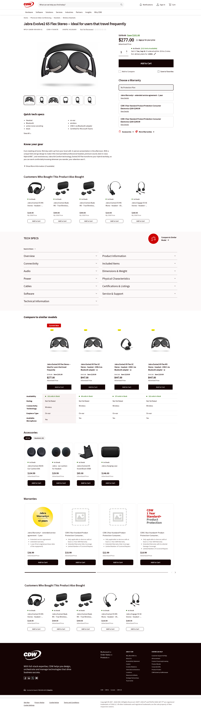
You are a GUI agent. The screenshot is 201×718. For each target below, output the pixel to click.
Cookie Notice (54, 702)
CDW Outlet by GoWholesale (160, 672)
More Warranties (145, 132)
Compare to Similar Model (168, 238)
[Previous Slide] (172, 572)
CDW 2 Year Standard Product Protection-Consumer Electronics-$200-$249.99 (114, 534)
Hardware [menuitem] (29, 12)
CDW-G (107, 690)
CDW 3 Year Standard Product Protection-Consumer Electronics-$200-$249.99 (76, 534)
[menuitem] (141, 4)
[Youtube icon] (36, 678)
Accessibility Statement (133, 661)
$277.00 (126, 40)
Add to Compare (128, 71)
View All (27, 133)
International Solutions (133, 669)
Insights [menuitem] (88, 12)
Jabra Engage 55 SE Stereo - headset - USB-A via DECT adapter (134, 615)
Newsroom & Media (131, 675)
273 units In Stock (121, 396)
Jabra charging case (109, 466)
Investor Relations (131, 667)
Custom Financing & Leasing (160, 661)
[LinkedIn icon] (29, 678)
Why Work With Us (131, 656)
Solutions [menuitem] (49, 12)
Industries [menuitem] (69, 12)
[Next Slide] (175, 572)
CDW (101, 690)
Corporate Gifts (156, 667)
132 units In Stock (53, 396)
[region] (100, 204)
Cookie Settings (29, 705)
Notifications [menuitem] (148, 4)
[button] (172, 4)
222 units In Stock (155, 396)
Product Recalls (156, 664)
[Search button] (121, 4)
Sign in (141, 40)
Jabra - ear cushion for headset (59, 467)
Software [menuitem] (39, 12)
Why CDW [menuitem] (98, 12)
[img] (59, 344)
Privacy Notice (39, 702)
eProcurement (156, 658)
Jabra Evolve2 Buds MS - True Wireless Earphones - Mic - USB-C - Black (59, 615)
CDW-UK (119, 690)
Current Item (54, 325)
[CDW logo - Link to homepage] (29, 4)
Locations (129, 672)
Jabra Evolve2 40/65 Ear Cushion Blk (35, 467)
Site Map (27, 702)
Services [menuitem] (59, 12)
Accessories (126, 132)
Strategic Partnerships (132, 678)
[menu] (146, 4)
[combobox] (77, 4)
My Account (105, 652)
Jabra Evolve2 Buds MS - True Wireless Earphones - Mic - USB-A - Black (84, 615)
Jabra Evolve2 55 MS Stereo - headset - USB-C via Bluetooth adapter (35, 615)
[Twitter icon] (32, 678)
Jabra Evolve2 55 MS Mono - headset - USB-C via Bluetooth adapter (110, 615)
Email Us (49, 690)
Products (104, 657)
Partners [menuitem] (79, 12)
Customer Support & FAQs (159, 656)
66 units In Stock (87, 396)
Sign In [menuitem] (162, 4)
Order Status (105, 655)
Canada (113, 690)
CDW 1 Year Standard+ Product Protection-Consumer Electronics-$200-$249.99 (152, 534)
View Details (125, 98)
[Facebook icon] (25, 678)
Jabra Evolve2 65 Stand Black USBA (84, 467)
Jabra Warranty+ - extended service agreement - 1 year (41, 534)
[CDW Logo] (29, 4)
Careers (128, 664)
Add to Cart (59, 387)
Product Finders (156, 669)
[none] (29, 12)
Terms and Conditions (71, 702)
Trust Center (129, 681)
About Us (129, 658)
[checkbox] (120, 71)
